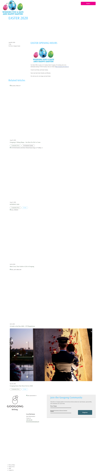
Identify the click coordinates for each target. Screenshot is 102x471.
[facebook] (50, 422)
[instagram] (54, 422)
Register (88, 3)
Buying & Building (54, 3)
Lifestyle (43, 3)
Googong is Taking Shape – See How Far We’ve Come (25, 142)
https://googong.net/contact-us (62, 66)
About (35, 3)
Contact (72, 3)
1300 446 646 (29, 419)
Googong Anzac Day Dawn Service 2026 (21, 386)
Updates (64, 3)
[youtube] (58, 422)
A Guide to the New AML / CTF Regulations (22, 326)
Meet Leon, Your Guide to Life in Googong (22, 266)
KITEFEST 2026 (14, 204)
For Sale (28, 3)
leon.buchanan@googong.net (32, 421)
